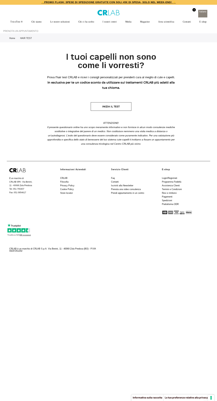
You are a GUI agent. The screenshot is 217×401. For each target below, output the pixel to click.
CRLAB (63, 178)
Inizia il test (111, 106)
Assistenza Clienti (171, 185)
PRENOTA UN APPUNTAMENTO (20, 31)
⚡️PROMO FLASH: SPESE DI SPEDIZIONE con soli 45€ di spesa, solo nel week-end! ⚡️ (108, 2)
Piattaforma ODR (170, 204)
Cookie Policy (67, 189)
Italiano (202, 11)
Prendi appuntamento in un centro (127, 193)
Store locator (66, 193)
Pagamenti (167, 196)
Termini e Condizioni (172, 189)
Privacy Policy (67, 185)
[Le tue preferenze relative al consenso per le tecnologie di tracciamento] (211, 398)
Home (12, 38)
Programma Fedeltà (171, 182)
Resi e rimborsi (169, 193)
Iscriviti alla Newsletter (122, 185)
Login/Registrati (169, 178)
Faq (113, 178)
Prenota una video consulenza (126, 189)
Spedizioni (167, 200)
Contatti (115, 182)
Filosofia (64, 182)
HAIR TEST (26, 38)
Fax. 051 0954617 (17, 192)
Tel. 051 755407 (16, 189)
